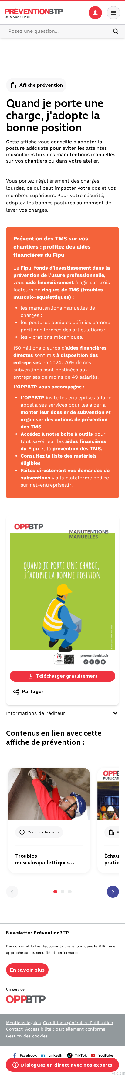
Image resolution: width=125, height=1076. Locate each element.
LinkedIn (55, 1055)
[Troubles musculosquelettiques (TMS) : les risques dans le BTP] (49, 794)
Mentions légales (23, 1022)
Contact (14, 1029)
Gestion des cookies (27, 1036)
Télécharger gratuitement (67, 675)
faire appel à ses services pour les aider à (66, 405)
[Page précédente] (12, 892)
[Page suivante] (113, 892)
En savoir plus (27, 970)
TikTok (81, 1055)
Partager (33, 691)
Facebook (28, 1055)
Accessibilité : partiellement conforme (65, 1029)
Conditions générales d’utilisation (78, 1022)
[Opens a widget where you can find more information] (62, 1065)
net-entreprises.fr (50, 485)
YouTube (105, 1055)
